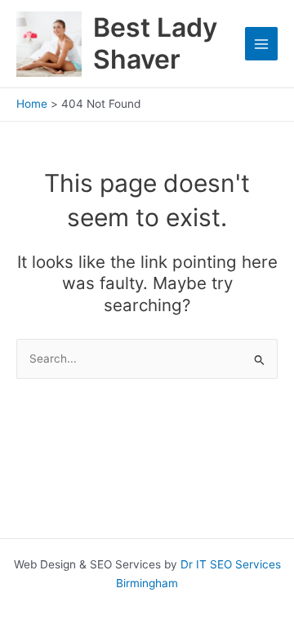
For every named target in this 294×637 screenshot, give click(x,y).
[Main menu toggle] (261, 43)
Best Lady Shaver (155, 42)
